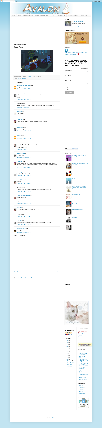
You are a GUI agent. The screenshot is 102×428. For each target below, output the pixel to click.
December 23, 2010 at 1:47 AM (24, 216)
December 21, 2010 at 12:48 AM (24, 149)
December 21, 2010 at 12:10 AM (24, 130)
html (68, 87)
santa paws (24, 78)
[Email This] (34, 76)
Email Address (69, 70)
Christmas (19, 78)
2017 (67, 346)
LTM (18, 143)
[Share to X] (37, 76)
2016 (67, 348)
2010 (67, 359)
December (69, 360)
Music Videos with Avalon (41, 15)
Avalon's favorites (60, 15)
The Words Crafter (21, 228)
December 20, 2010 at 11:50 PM (24, 123)
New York (81, 385)
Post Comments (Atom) (24, 274)
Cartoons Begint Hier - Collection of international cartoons (83, 364)
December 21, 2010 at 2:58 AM (24, 167)
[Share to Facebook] (38, 76)
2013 (67, 353)
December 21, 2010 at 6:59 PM (24, 183)
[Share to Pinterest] (40, 76)
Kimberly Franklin (21, 153)
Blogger (53, 417)
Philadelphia (82, 393)
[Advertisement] (37, 30)
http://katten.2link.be (83, 374)
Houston (81, 391)
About (19, 15)
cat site (81, 328)
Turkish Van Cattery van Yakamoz (83, 354)
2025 (67, 340)
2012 (67, 355)
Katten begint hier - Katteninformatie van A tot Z (83, 360)
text (68, 89)
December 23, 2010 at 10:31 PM (24, 224)
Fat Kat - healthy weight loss (82, 368)
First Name (68, 75)
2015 (67, 350)
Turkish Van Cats (82, 352)
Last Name (68, 80)
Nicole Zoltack (20, 179)
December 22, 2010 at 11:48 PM (24, 203)
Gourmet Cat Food (76, 194)
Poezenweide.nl (82, 377)
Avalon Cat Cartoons (78, 21)
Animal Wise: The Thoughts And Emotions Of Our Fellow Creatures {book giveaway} (79, 187)
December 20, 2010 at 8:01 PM (24, 107)
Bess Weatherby (21, 93)
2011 (67, 357)
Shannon (19, 135)
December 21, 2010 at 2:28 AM (24, 157)
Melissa (19, 207)
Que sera (74, 225)
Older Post (57, 271)
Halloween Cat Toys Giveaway (79, 171)
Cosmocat (74, 217)
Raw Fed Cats (82, 356)
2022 (67, 342)
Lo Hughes (19, 220)
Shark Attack (75, 178)
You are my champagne (77, 209)
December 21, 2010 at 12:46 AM (24, 138)
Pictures (52, 15)
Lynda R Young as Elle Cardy (23, 195)
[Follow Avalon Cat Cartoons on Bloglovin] (71, 149)
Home (13, 15)
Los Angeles (82, 387)
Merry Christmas (70, 362)
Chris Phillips (20, 127)
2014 (67, 351)
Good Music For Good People (23, 85)
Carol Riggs (19, 119)
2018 (67, 344)
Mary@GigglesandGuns (22, 172)
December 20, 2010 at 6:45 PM (24, 99)
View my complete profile (77, 26)
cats (84, 328)
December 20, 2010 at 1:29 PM (24, 88)
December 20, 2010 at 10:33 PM (24, 115)
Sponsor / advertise (73, 15)
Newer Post (16, 271)
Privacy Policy (83, 15)
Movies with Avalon (28, 15)
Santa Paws (69, 364)
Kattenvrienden (82, 357)
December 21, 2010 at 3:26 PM (24, 175)
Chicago (81, 389)
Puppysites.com (82, 372)
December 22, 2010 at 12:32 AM (24, 191)
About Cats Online (83, 379)
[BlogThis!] (35, 76)
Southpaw (19, 111)
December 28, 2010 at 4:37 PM (24, 232)
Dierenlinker (81, 376)
